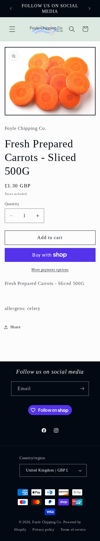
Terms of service (73, 530)
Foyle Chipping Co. (47, 522)
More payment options (50, 269)
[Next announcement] (89, 9)
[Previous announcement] (11, 9)
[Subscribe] (82, 388)
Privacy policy (43, 530)
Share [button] (15, 326)
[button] (12, 29)
